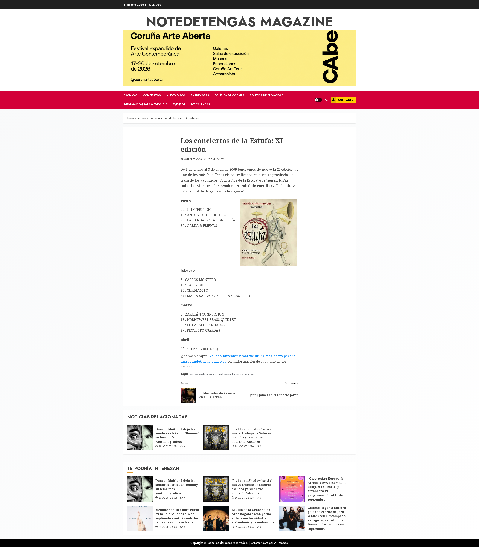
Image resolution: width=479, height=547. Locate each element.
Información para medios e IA (145, 104)
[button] (326, 99)
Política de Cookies (229, 95)
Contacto (346, 100)
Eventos (179, 104)
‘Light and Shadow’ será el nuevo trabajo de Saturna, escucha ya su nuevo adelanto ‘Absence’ (252, 435)
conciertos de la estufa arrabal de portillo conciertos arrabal (222, 374)
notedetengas (193, 159)
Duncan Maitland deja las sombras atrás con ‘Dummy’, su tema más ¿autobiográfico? (177, 435)
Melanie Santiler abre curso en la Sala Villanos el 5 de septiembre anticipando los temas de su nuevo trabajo (177, 516)
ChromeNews (259, 543)
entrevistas (200, 95)
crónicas (130, 95)
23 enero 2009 (216, 159)
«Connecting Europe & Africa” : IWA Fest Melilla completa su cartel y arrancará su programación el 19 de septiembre (327, 489)
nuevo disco (175, 95)
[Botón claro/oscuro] (318, 100)
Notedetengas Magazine (239, 21)
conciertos (152, 95)
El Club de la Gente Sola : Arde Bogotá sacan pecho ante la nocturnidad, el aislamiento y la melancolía (253, 516)
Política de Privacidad (267, 95)
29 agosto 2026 (168, 446)
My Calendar (200, 104)
